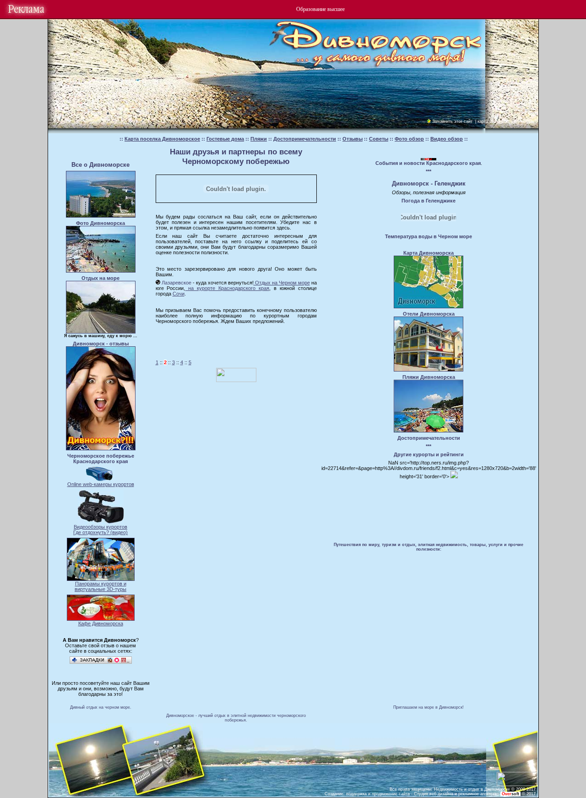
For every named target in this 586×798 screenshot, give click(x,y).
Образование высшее (320, 9)
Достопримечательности (304, 139)
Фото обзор (409, 139)
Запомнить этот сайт (452, 121)
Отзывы (352, 139)
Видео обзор (446, 139)
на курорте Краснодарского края (227, 288)
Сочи (178, 293)
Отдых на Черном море (282, 282)
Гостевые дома (225, 139)
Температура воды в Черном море (428, 236)
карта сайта (488, 121)
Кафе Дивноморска (100, 623)
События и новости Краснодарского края (428, 163)
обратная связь (519, 121)
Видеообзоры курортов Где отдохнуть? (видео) (100, 529)
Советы (378, 139)
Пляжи (258, 139)
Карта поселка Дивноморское (162, 139)
